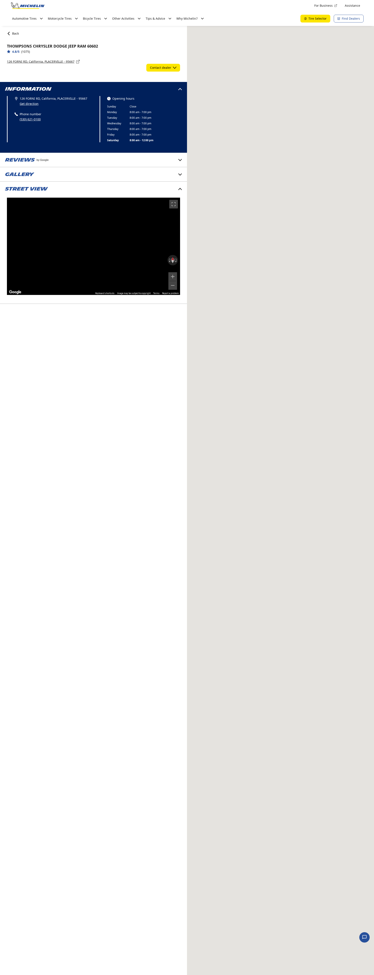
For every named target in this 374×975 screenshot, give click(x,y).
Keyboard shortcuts (104, 293)
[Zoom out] (172, 285)
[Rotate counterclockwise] (169, 260)
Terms (156, 293)
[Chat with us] (364, 937)
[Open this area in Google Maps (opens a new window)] (15, 292)
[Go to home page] (27, 6)
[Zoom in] (172, 276)
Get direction (29, 104)
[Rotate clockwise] (176, 260)
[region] (93, 246)
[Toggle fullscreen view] (173, 204)
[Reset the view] (173, 260)
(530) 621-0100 (30, 119)
